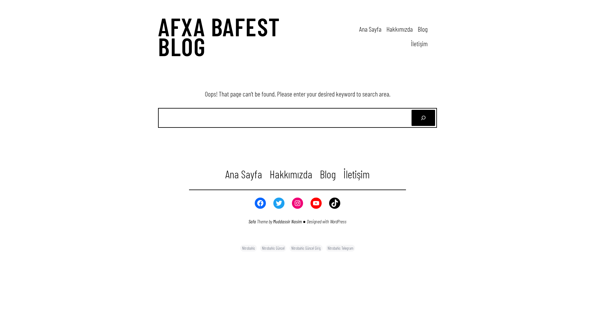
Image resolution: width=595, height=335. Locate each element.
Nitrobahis (248, 248)
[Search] (423, 118)
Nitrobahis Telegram (340, 248)
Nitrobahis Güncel (273, 248)
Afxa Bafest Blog (219, 36)
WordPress (338, 221)
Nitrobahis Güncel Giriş (306, 248)
